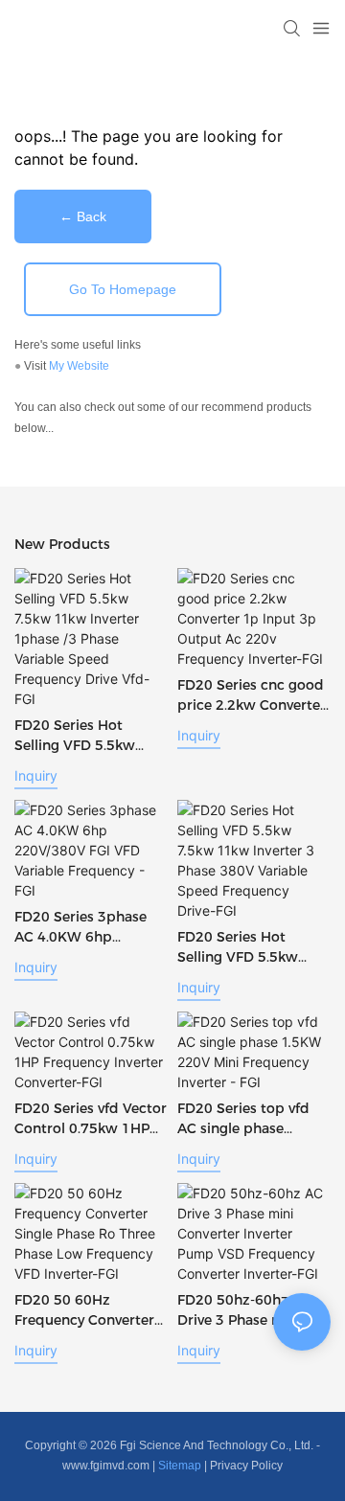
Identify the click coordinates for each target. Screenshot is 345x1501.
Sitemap (179, 1465)
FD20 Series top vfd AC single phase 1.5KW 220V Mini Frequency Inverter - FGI (244, 1119)
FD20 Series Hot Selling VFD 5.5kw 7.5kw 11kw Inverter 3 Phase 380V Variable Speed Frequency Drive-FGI (252, 947)
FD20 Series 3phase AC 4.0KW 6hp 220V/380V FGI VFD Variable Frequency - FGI (82, 927)
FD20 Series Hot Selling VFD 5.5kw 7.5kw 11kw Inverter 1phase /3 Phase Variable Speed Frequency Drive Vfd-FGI (84, 736)
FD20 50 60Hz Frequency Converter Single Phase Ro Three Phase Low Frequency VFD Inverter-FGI (87, 1310)
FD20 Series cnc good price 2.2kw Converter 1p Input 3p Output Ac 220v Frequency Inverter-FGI (251, 696)
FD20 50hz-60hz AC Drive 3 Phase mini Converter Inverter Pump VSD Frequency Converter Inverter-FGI (251, 1310)
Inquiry (36, 775)
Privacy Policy (246, 1465)
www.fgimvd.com (106, 1465)
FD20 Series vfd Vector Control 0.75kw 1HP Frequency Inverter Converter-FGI (90, 1119)
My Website (79, 366)
